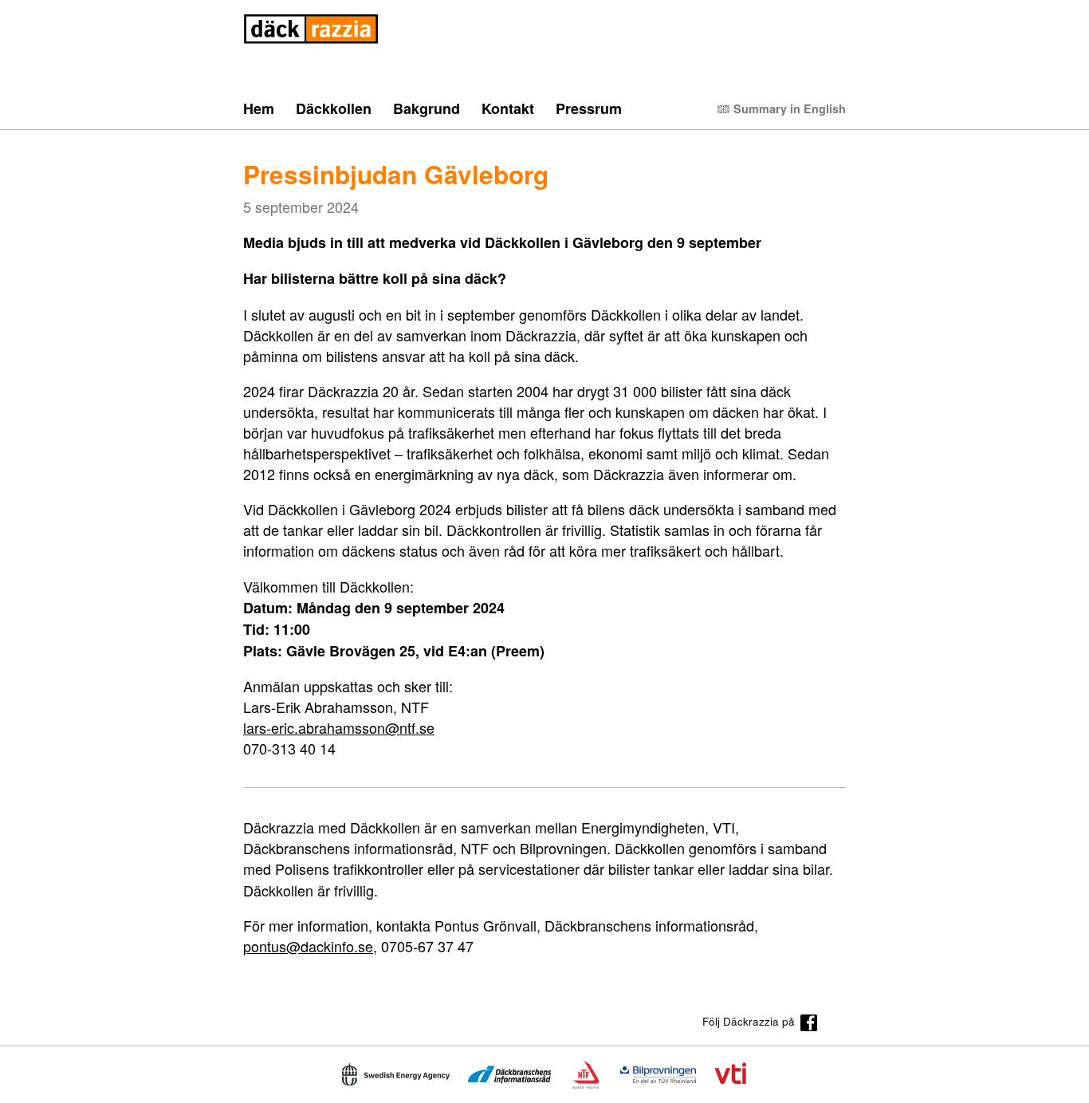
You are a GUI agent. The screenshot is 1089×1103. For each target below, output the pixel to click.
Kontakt (508, 109)
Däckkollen (334, 109)
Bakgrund (426, 109)
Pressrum (589, 109)
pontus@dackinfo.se (308, 946)
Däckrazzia (311, 29)
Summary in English (789, 108)
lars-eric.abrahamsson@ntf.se (338, 727)
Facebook (808, 1022)
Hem (258, 109)
